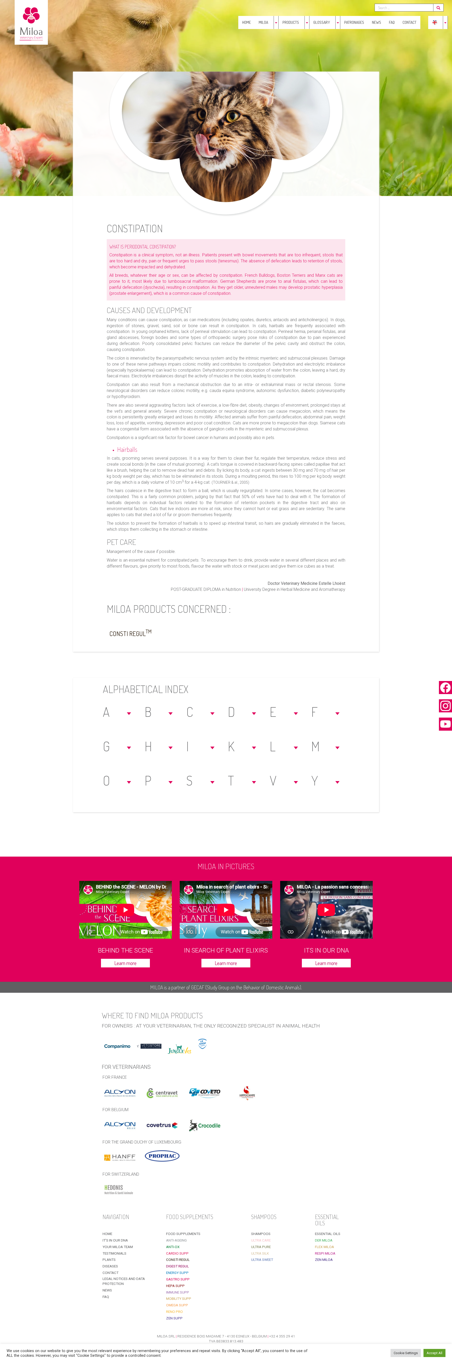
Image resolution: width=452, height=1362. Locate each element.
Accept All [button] (434, 1353)
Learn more (125, 963)
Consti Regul (130, 633)
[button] (118, 712)
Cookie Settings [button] (406, 1353)
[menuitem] (434, 22)
